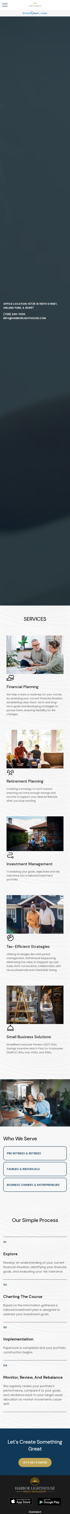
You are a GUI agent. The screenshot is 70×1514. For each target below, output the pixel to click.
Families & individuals (23, 1169)
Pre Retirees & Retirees (24, 1153)
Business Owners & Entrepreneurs (33, 1185)
